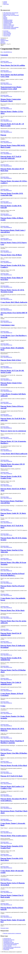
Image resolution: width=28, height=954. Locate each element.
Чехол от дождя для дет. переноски (13, 431)
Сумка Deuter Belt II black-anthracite (14, 453)
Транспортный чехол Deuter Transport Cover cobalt (11, 88)
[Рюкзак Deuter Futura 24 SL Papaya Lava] (6, 239)
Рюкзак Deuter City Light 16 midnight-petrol (11, 683)
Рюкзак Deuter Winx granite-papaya (14, 835)
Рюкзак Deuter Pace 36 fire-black (12, 610)
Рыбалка (5, 18)
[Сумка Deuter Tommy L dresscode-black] (6, 820)
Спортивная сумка (7, 325)
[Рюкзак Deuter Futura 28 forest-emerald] (6, 403)
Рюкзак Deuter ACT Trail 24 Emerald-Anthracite (11, 157)
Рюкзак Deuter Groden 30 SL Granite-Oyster (11, 477)
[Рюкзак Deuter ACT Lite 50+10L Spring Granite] (6, 367)
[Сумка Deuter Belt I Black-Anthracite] (6, 299)
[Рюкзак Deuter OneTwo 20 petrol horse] (6, 583)
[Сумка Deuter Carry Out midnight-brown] (6, 595)
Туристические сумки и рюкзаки (10, 27)
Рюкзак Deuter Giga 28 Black (11, 255)
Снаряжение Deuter (7, 21)
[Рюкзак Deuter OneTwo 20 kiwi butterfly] (6, 904)
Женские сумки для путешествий (11, 15)
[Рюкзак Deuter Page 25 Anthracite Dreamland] (6, 642)
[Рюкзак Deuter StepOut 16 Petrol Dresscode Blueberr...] (6, 570)
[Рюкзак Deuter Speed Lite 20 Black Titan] (6, 485)
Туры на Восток (7, 34)
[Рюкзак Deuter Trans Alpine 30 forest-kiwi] (6, 274)
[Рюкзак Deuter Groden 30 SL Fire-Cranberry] (6, 262)
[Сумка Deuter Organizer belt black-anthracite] (6, 391)
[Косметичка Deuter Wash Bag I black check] (6, 808)
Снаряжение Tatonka (8, 22)
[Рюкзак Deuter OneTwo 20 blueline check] (6, 667)
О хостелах (5, 30)
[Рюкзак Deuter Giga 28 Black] (6, 252)
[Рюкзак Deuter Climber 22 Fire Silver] (6, 108)
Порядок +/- (3, 39)
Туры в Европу (6, 32)
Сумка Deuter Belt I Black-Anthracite (14, 302)
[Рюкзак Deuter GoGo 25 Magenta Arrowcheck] (6, 880)
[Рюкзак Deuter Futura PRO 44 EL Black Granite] (6, 142)
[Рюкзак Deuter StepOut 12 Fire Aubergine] (6, 547)
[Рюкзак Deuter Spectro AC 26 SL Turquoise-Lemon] (6, 287)
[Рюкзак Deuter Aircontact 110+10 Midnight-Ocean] (6, 461)
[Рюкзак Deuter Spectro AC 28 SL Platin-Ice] (6, 725)
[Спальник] (6, 52)
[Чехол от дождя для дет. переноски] (6, 427)
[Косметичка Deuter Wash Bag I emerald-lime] (6, 498)
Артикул (3, 41)
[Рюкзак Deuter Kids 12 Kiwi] (6, 357)
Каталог (5, 2)
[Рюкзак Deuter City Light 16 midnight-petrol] (6, 679)
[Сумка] (6, 702)
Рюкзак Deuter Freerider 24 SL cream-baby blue (12, 194)
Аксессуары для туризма (9, 13)
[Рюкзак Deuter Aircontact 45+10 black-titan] (6, 165)
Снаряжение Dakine (7, 20)
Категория (3, 42)
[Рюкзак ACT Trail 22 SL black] (6, 773)
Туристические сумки (8, 26)
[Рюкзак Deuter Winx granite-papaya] (6, 832)
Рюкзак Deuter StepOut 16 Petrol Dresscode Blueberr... (12, 574)
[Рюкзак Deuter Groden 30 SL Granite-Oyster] (6, 473)
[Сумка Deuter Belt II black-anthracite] (6, 450)
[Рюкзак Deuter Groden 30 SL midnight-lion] (6, 655)
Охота (4, 16)
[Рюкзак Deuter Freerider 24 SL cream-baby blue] (6, 190)
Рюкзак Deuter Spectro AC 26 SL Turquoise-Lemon (12, 291)
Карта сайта (6, 4)
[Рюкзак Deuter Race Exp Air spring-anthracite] (6, 618)
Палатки (5, 17)
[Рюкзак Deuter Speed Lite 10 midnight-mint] (6, 630)
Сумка (3, 706)
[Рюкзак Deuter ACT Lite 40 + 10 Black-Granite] (6, 120)
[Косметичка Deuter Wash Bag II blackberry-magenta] (6, 738)
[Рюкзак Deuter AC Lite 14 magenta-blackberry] (6, 438)
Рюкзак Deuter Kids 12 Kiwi (11, 360)
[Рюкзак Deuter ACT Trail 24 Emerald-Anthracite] (6, 153)
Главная (5, 1)
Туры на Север (6, 35)
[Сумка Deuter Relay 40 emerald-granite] (6, 867)
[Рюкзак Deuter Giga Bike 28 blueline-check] (6, 750)
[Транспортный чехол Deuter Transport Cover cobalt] (6, 84)
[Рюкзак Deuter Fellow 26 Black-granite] (6, 215)
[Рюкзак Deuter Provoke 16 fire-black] (6, 762)
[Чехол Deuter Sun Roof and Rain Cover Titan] (6, 71)
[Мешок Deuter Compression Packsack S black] (6, 96)
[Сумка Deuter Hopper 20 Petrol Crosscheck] (6, 690)
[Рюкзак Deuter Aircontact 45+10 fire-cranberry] (6, 178)
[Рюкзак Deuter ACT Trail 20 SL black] (6, 522)
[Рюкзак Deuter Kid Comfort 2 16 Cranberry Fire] (6, 783)
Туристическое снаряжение (9, 28)
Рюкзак (3, 135)
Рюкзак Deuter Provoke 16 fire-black (14, 765)
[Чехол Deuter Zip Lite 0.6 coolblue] (6, 62)
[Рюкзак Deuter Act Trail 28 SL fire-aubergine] (6, 415)
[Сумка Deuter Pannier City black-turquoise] (6, 713)
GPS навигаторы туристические (10, 12)
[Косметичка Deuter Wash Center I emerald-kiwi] (6, 227)
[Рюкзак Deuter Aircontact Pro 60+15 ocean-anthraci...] (6, 795)
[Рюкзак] (6, 132)
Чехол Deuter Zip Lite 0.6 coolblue (13, 65)
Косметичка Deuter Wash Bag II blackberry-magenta (12, 742)
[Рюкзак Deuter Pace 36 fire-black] (6, 607)
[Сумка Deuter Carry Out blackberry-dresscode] (6, 332)
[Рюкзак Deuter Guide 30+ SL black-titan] (6, 510)
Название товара (4, 40)
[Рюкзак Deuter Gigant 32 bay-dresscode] (6, 380)
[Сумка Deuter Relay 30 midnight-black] (6, 344)
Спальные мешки (7, 23)
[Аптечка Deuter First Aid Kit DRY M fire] (6, 309)
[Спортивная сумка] (6, 322)
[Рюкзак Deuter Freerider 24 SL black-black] (6, 855)
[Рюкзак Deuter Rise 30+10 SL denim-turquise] (6, 535)
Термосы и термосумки (8, 24)
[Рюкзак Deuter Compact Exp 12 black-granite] (6, 892)
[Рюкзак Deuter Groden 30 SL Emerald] (6, 202)
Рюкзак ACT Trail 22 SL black (11, 776)
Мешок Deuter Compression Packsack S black (11, 100)
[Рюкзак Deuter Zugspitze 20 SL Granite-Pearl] (6, 843)
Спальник (4, 55)
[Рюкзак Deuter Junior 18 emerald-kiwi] (6, 917)
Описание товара (5, 61)
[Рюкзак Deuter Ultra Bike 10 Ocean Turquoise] (6, 559)
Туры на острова (7, 33)
